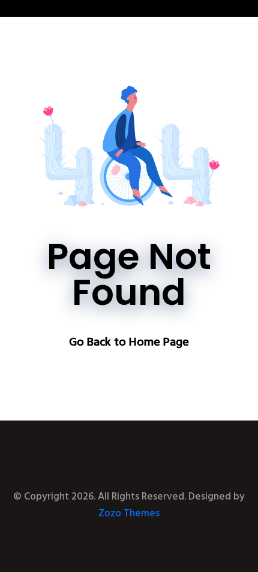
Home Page (159, 342)
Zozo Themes (129, 514)
